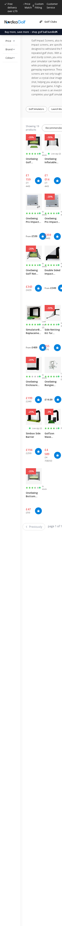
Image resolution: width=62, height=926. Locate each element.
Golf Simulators (39, 109)
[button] (10, 40)
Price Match (28, 5)
